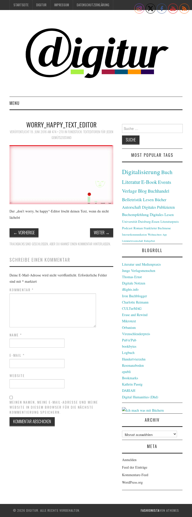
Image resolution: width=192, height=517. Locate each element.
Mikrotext (129, 321)
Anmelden (129, 459)
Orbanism (129, 327)
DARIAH (128, 390)
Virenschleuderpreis (136, 333)
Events (164, 182)
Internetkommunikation (134, 234)
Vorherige (24, 232)
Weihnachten (155, 234)
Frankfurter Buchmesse (157, 228)
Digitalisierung (141, 172)
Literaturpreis (169, 221)
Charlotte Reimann (135, 302)
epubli (126, 371)
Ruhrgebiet (149, 241)
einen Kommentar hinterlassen (90, 244)
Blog (142, 191)
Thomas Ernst (132, 276)
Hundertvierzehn (134, 359)
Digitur (41, 5)
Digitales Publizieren (158, 207)
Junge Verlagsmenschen (138, 270)
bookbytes (129, 346)
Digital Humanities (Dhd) (140, 397)
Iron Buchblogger (134, 295)
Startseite (21, 5)
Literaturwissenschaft (132, 241)
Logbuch (128, 352)
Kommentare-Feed (135, 474)
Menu (15, 103)
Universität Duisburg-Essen (141, 221)
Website (17, 375)
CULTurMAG (132, 308)
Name (16, 334)
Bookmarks (130, 378)
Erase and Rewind (135, 314)
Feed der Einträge (134, 467)
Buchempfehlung (135, 214)
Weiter (102, 232)
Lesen (148, 199)
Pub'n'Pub (129, 340)
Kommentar (22, 289)
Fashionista (150, 510)
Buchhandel (158, 191)
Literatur (131, 181)
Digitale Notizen (133, 283)
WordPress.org (132, 482)
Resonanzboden (133, 365)
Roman (138, 228)
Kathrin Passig (132, 384)
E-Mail (17, 355)
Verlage (129, 191)
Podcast (127, 228)
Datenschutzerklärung (93, 5)
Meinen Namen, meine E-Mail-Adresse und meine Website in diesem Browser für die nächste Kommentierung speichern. (54, 407)
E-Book (149, 181)
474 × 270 (58, 131)
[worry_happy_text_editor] (61, 174)
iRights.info (130, 289)
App (164, 234)
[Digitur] (96, 55)
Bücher (160, 199)
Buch (166, 172)
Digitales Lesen (162, 214)
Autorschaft (131, 207)
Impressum (61, 5)
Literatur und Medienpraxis (141, 264)
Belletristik (132, 199)
